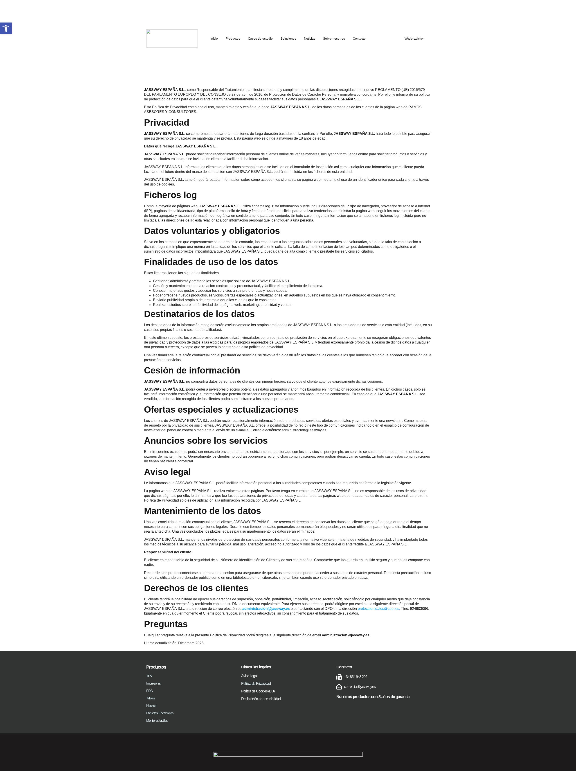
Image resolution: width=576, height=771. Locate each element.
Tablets (150, 698)
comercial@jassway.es (360, 687)
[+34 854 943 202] (339, 677)
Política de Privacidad (255, 683)
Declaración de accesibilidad (260, 699)
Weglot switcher (414, 38)
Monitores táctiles (157, 720)
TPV (149, 676)
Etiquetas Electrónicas (159, 713)
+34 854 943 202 (355, 677)
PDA (149, 690)
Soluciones (288, 38)
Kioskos (151, 705)
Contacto (359, 38)
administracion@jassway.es (266, 608)
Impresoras (153, 683)
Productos (233, 38)
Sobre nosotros (334, 38)
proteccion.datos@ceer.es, (379, 608)
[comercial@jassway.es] (339, 687)
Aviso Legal (249, 676)
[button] (6, 28)
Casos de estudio (260, 38)
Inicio (214, 38)
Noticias (309, 38)
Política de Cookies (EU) (257, 691)
